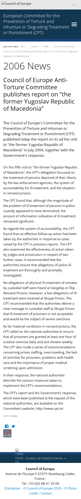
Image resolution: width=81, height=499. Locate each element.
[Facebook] (6, 426)
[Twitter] (13, 426)
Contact (46, 493)
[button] (40, 5)
